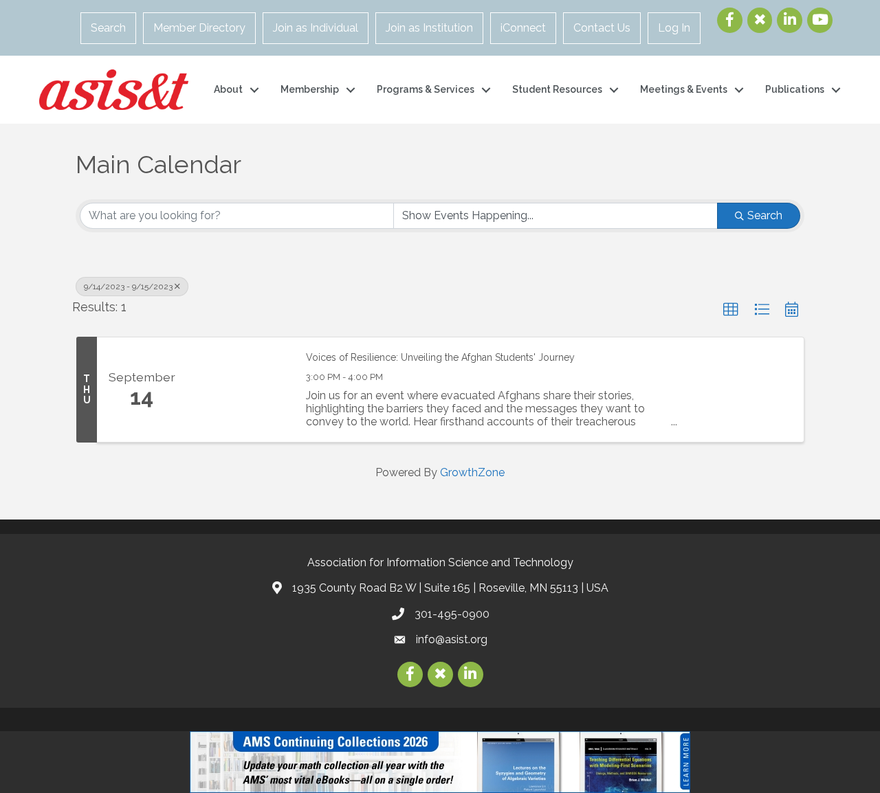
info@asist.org (451, 639)
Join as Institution (429, 27)
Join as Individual (315, 27)
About (228, 89)
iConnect (523, 27)
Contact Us (601, 27)
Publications (794, 89)
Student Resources (557, 89)
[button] (731, 310)
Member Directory (199, 27)
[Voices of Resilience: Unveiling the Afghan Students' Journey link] (239, 389)
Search (108, 27)
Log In (674, 27)
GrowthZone (472, 472)
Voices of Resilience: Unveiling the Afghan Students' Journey (440, 357)
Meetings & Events (683, 89)
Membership (309, 89)
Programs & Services (425, 89)
